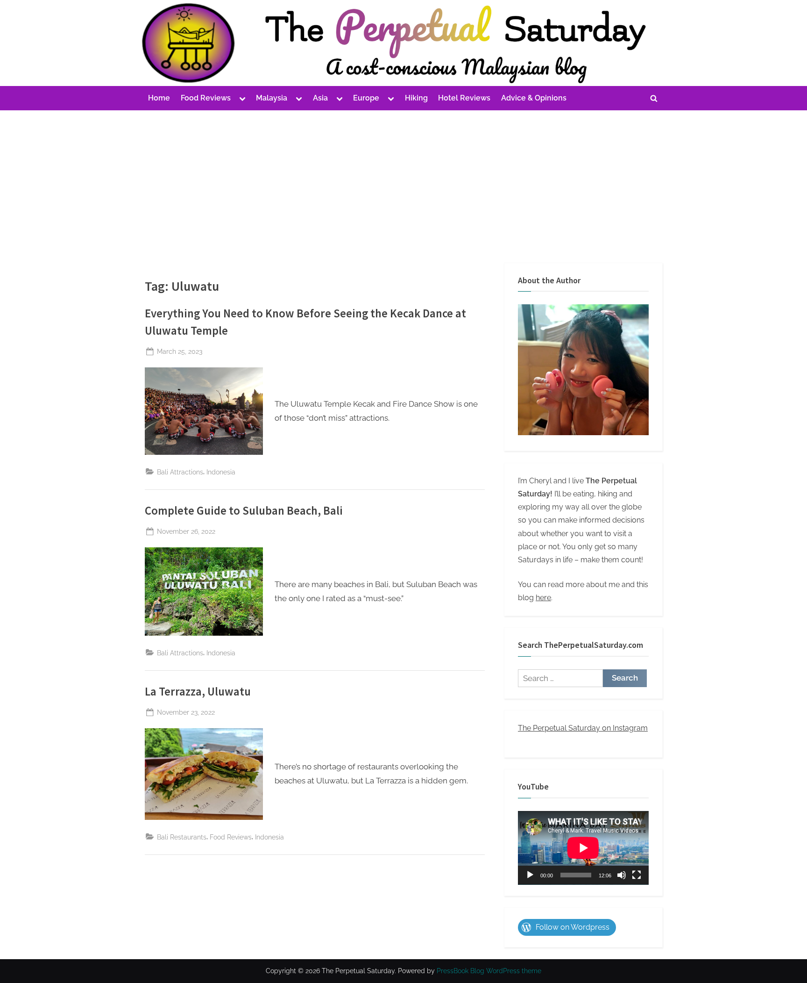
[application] (583, 848)
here (543, 597)
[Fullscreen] (636, 875)
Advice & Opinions (533, 97)
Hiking (416, 97)
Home (159, 97)
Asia (320, 97)
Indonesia (220, 472)
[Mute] (621, 875)
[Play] (530, 875)
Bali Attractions (180, 472)
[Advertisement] (403, 180)
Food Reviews (206, 97)
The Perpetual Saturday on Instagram (583, 728)
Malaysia (271, 97)
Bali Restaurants (181, 837)
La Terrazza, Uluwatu (198, 691)
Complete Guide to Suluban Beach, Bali (244, 510)
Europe (366, 97)
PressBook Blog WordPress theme (489, 971)
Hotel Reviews (464, 97)
